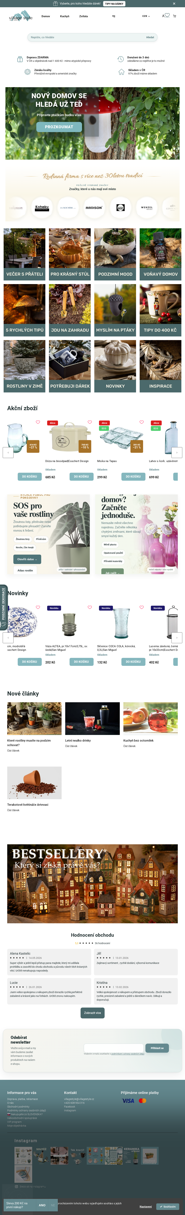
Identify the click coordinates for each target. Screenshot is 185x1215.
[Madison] (57, 207)
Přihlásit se (157, 1048)
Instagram (70, 1110)
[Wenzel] (109, 207)
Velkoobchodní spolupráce (22, 1118)
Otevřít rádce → (27, 559)
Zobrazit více (92, 1013)
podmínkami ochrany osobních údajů (127, 1054)
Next (176, 452)
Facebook (69, 1106)
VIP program (14, 1121)
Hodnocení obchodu (92, 935)
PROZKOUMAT (59, 127)
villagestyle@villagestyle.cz (79, 1099)
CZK (144, 16)
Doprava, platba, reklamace (22, 1099)
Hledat (150, 37)
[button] (12, 123)
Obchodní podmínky (18, 1106)
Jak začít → (112, 573)
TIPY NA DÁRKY (114, 3)
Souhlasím (170, 1206)
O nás (10, 1102)
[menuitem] (49, 16)
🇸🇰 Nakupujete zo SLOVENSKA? (24, 1114)
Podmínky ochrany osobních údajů (26, 1110)
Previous (8, 452)
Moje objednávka (16, 1125)
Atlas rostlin (25, 570)
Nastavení (146, 1206)
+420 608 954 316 (74, 1102)
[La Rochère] (31, 207)
